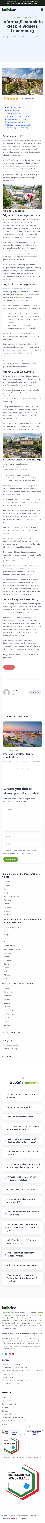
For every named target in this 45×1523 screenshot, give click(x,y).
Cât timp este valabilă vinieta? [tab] (22, 1265)
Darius (24, 762)
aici (24, 426)
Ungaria (7, 911)
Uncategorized (10, 1045)
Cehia (6, 889)
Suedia (6, 1021)
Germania (8, 995)
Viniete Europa (24, 17)
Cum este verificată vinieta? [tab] (21, 1190)
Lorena (24, 37)
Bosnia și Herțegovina (12, 927)
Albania (7, 975)
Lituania (7, 1006)
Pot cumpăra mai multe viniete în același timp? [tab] (23, 1213)
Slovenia (7, 907)
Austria (7, 881)
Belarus (7, 914)
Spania (6, 967)
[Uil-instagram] (10, 1354)
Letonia (7, 1003)
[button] (18, 768)
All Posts (36, 692)
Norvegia (7, 953)
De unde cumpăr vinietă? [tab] (19, 1107)
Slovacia (7, 903)
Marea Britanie (9, 945)
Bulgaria (7, 885)
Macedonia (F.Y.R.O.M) (12, 949)
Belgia (6, 988)
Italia (6, 942)
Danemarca (8, 992)
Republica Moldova (11, 896)
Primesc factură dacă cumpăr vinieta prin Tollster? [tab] (21, 1178)
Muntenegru (9, 1014)
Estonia (7, 999)
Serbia (6, 964)
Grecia (6, 938)
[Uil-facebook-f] (3, 1354)
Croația (7, 931)
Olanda (7, 1018)
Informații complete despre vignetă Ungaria (18, 755)
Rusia (6, 978)
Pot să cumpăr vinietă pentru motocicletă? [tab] (21, 1200)
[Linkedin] (6, 1354)
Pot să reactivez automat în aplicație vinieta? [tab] (20, 1254)
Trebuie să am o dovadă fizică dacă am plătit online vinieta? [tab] (21, 1140)
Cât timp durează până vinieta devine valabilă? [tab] (21, 1241)
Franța (6, 934)
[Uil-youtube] (13, 1354)
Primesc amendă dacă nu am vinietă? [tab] (21, 1096)
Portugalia (8, 960)
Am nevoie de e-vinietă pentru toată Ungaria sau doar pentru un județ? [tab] (23, 1227)
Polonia (7, 956)
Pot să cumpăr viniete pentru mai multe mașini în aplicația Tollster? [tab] (23, 1166)
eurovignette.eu (21, 294)
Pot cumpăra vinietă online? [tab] (20, 1117)
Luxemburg (8, 1010)
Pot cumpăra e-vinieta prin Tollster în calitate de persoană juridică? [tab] (22, 1278)
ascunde (17, 107)
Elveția (6, 892)
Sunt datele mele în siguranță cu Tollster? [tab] (22, 1153)
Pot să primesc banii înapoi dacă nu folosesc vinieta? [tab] (23, 1128)
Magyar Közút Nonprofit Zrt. (22, 1318)
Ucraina (7, 1025)
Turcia (6, 971)
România (7, 900)
